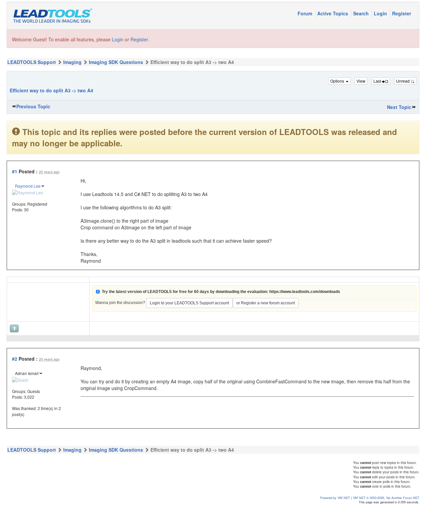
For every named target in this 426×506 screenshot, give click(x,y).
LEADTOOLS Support (31, 62)
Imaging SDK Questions (116, 62)
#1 (14, 171)
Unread (403, 81)
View (360, 81)
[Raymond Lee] (27, 191)
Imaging (72, 62)
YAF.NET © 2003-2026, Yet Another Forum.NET (386, 497)
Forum (306, 13)
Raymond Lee (28, 186)
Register (401, 13)
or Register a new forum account (265, 303)
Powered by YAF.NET (335, 497)
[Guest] (20, 379)
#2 (14, 358)
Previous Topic (33, 106)
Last (377, 81)
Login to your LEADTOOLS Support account (189, 303)
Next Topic (399, 107)
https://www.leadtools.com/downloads (304, 291)
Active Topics (333, 13)
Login (381, 13)
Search (361, 13)
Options (337, 81)
